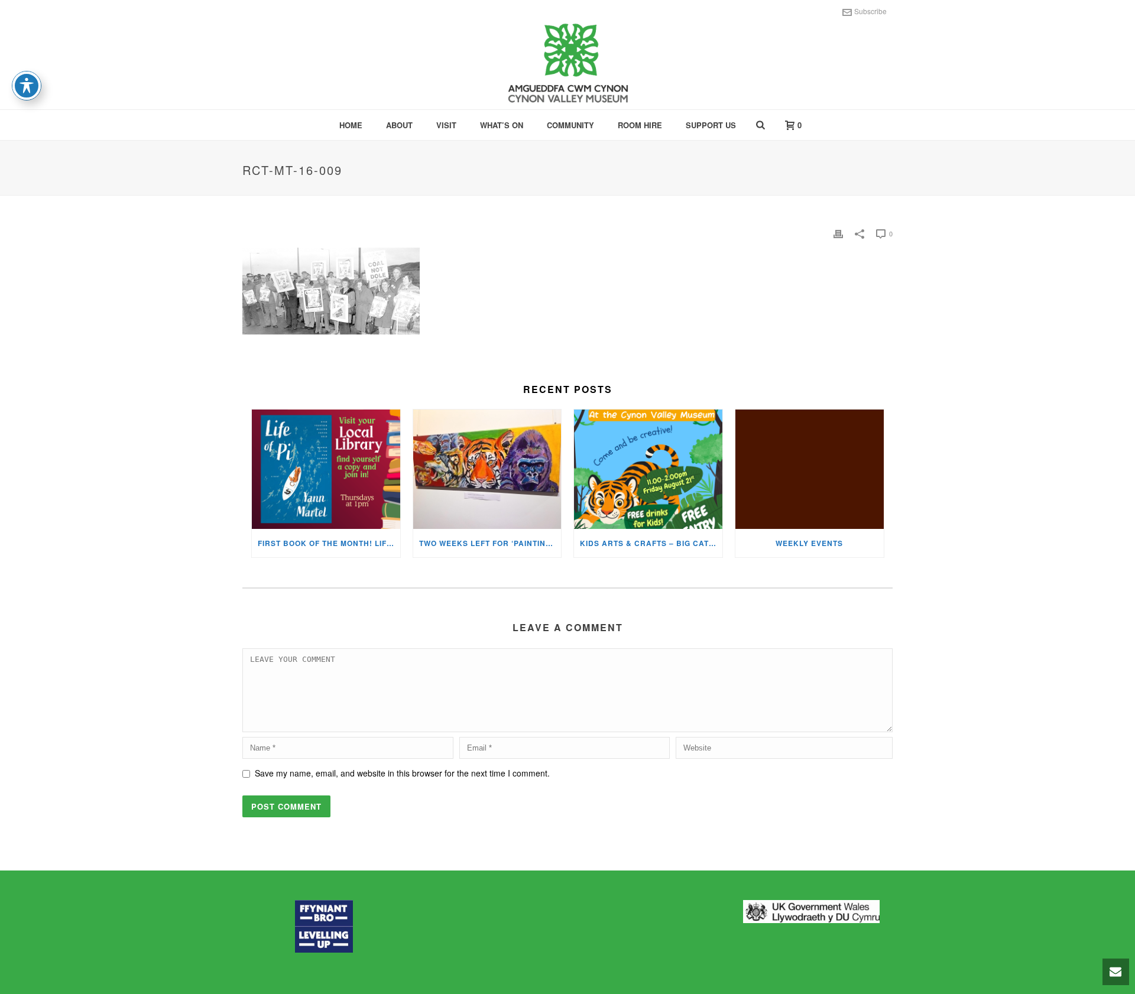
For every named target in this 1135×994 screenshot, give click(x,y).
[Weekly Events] (809, 469)
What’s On (501, 125)
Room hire (640, 125)
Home (350, 125)
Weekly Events (809, 543)
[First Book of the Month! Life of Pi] (326, 469)
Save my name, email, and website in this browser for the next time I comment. (402, 773)
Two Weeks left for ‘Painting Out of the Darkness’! (490, 543)
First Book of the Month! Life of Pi (329, 543)
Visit (446, 125)
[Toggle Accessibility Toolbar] (26, 86)
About (399, 125)
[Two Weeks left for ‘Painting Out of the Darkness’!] (487, 469)
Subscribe (870, 11)
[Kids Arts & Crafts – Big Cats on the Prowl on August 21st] (648, 469)
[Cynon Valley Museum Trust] (567, 65)
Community (570, 125)
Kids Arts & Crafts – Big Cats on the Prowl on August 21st (651, 543)
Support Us (711, 125)
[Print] (838, 233)
